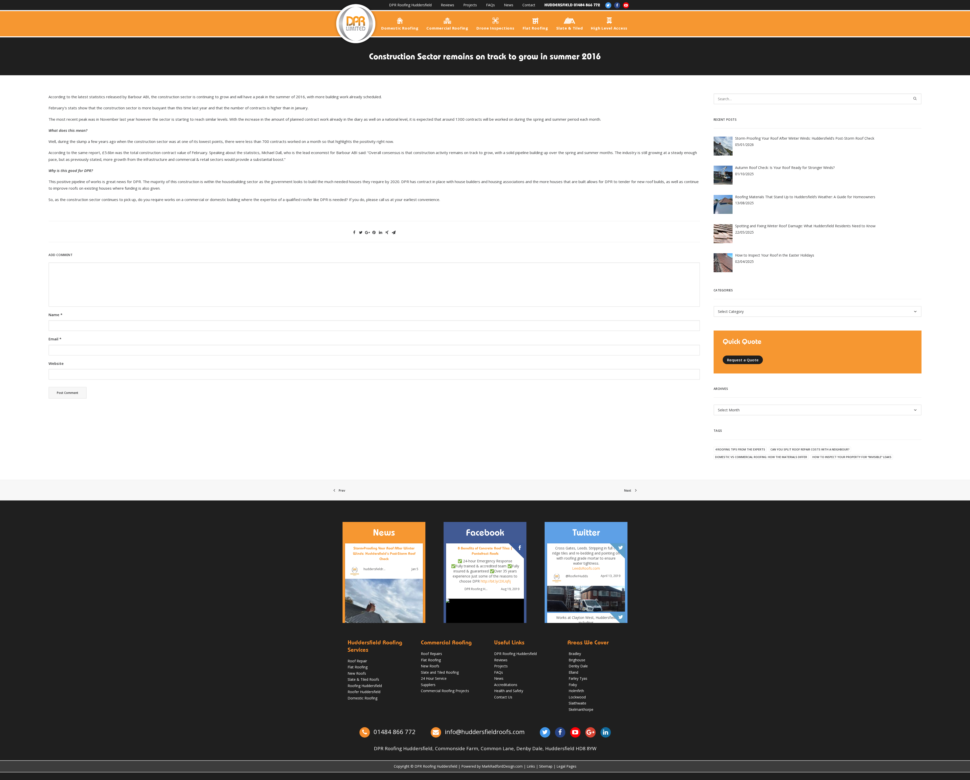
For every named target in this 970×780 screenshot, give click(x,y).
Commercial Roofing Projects (445, 690)
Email (54, 338)
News (508, 5)
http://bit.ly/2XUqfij (496, 581)
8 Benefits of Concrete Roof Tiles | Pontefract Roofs (485, 551)
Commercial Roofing (447, 28)
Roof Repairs (431, 653)
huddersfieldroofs (375, 569)
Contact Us (503, 697)
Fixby (573, 684)
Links (531, 766)
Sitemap (545, 766)
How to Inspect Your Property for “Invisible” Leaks (851, 457)
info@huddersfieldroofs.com (485, 731)
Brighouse (577, 660)
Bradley (575, 653)
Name (55, 314)
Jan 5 (414, 569)
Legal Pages (566, 766)
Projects (470, 5)
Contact (528, 5)
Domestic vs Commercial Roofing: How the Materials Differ (761, 457)
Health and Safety (508, 690)
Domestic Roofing (399, 28)
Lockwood (577, 697)
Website (56, 363)
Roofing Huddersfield (365, 685)
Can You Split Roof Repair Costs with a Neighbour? (810, 449)
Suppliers (428, 684)
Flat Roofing (535, 28)
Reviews (447, 5)
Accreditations (505, 684)
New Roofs (357, 673)
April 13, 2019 (610, 576)
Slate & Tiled (569, 28)
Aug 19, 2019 (510, 589)
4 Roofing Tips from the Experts (740, 449)
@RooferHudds (577, 576)
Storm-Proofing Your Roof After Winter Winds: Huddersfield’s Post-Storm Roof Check (384, 553)
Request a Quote (743, 359)
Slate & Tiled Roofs (363, 679)
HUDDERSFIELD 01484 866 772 (572, 5)
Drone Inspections (495, 28)
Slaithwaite (577, 703)
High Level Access (609, 28)
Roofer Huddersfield (364, 691)
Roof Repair (357, 661)
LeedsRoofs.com (586, 568)
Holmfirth (576, 690)
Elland (573, 672)
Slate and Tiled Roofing (440, 672)
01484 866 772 (394, 731)
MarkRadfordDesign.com (502, 766)
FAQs (490, 5)
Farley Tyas (578, 678)
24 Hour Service (434, 678)
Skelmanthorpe (581, 709)
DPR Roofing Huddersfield (410, 5)
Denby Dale (578, 666)
